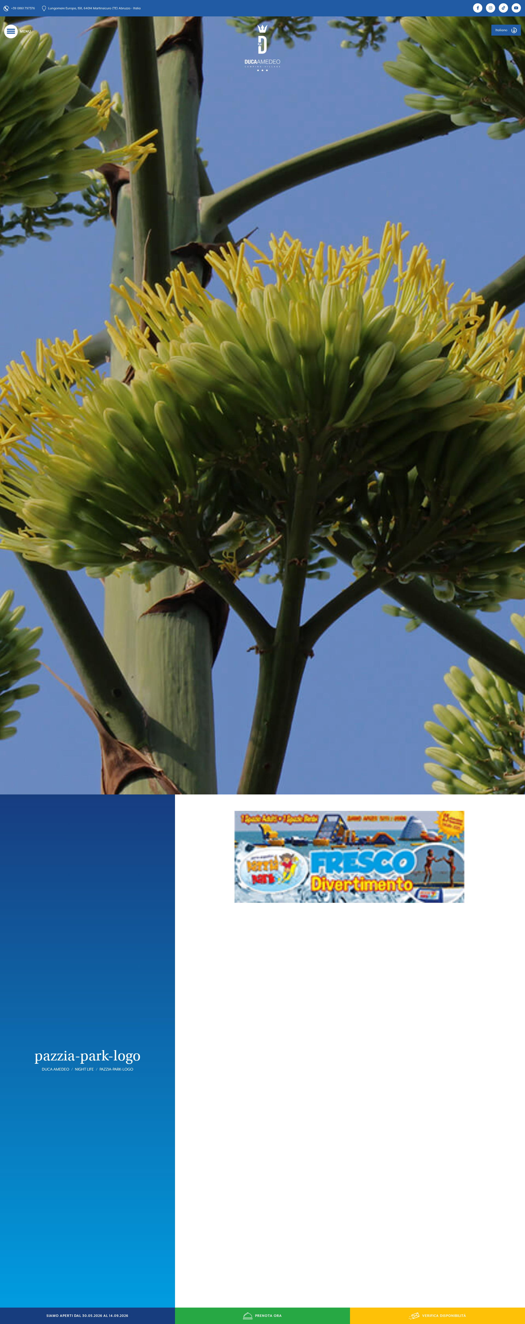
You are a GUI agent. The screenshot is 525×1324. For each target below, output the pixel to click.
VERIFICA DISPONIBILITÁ (444, 1316)
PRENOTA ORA (268, 1316)
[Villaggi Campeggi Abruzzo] (262, 48)
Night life (84, 1069)
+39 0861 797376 (23, 8)
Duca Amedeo (55, 1069)
